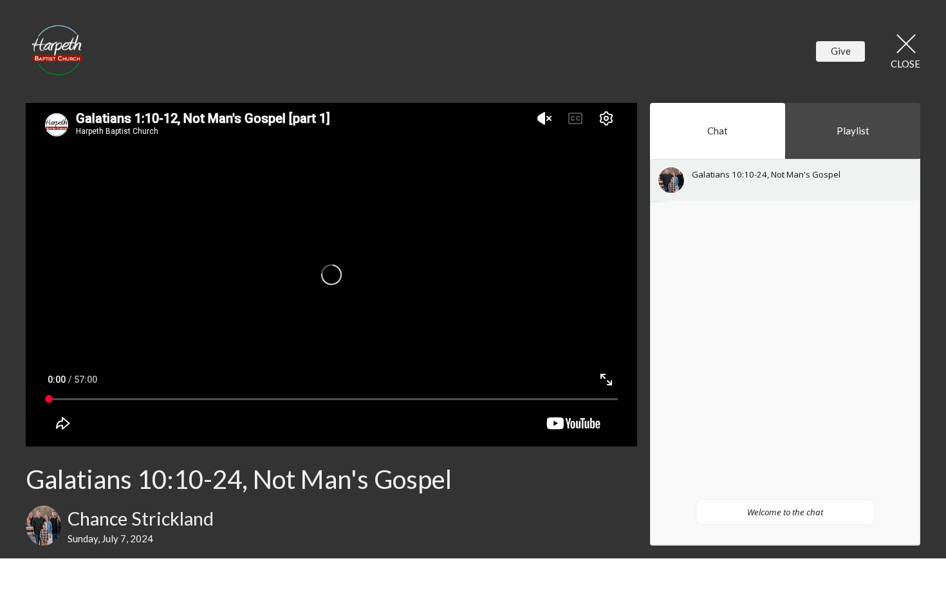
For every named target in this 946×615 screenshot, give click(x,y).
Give (841, 51)
